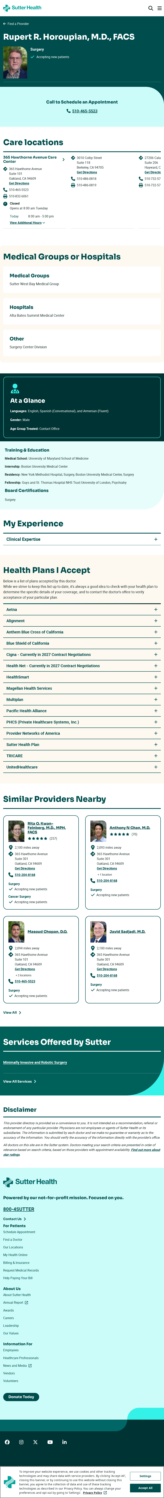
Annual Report (16, 1302)
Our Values (11, 1333)
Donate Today (21, 1397)
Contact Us (12, 1219)
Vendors (9, 1373)
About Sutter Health (17, 1295)
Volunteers (10, 1381)
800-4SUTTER (18, 1209)
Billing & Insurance (16, 1262)
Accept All (145, 1488)
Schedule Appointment (19, 1232)
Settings (145, 1476)
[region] (82, 1482)
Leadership (11, 1325)
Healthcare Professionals (21, 1358)
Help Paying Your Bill (18, 1278)
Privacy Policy (95, 1493)
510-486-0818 (86, 178)
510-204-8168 (25, 875)
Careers (8, 1318)
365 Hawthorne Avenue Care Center (30, 159)
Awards (8, 1310)
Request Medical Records (21, 1270)
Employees (11, 1350)
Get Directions (19, 183)
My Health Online (15, 1255)
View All (10, 1012)
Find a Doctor (12, 1239)
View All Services (17, 1081)
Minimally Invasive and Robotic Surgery (35, 1062)
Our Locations (13, 1247)
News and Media (18, 1365)
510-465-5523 (84, 111)
